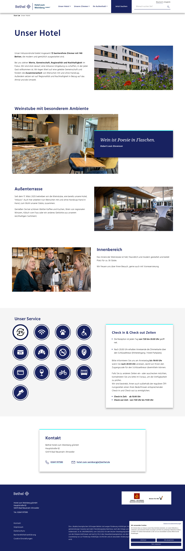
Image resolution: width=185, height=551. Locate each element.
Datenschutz (19, 531)
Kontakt (17, 523)
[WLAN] (42, 332)
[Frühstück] (42, 352)
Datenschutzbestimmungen (172, 523)
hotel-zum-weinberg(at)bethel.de (93, 462)
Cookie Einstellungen (23, 539)
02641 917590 (57, 462)
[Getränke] (42, 372)
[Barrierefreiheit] (84, 332)
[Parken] (84, 352)
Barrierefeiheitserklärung (25, 535)
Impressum (18, 527)
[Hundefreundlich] (63, 332)
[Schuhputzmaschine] (20, 393)
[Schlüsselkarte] (20, 352)
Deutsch (159, 2)
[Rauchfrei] (63, 352)
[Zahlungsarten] (20, 372)
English (167, 2)
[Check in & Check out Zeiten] (20, 332)
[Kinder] (84, 372)
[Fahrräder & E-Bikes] (63, 372)
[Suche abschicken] (168, 7)
